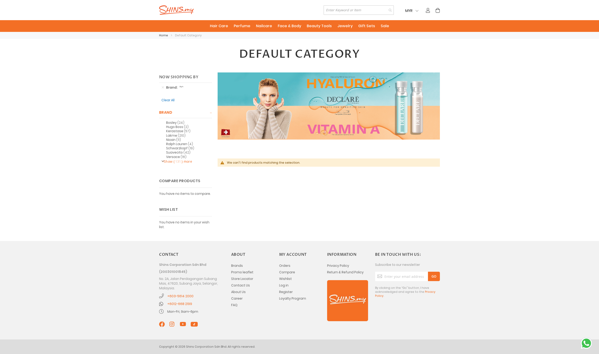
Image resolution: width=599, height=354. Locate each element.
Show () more (178, 161)
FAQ (234, 305)
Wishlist (285, 278)
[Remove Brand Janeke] (162, 87)
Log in (284, 285)
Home (164, 35)
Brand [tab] (165, 112)
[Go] (434, 276)
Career (237, 298)
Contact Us (240, 285)
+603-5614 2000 (180, 296)
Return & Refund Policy (345, 272)
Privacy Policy (338, 265)
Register (286, 292)
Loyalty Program (292, 298)
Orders (284, 265)
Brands (237, 265)
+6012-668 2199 (179, 303)
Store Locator (242, 278)
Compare (287, 272)
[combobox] (359, 10)
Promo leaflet (242, 272)
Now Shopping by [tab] (178, 77)
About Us (238, 292)
